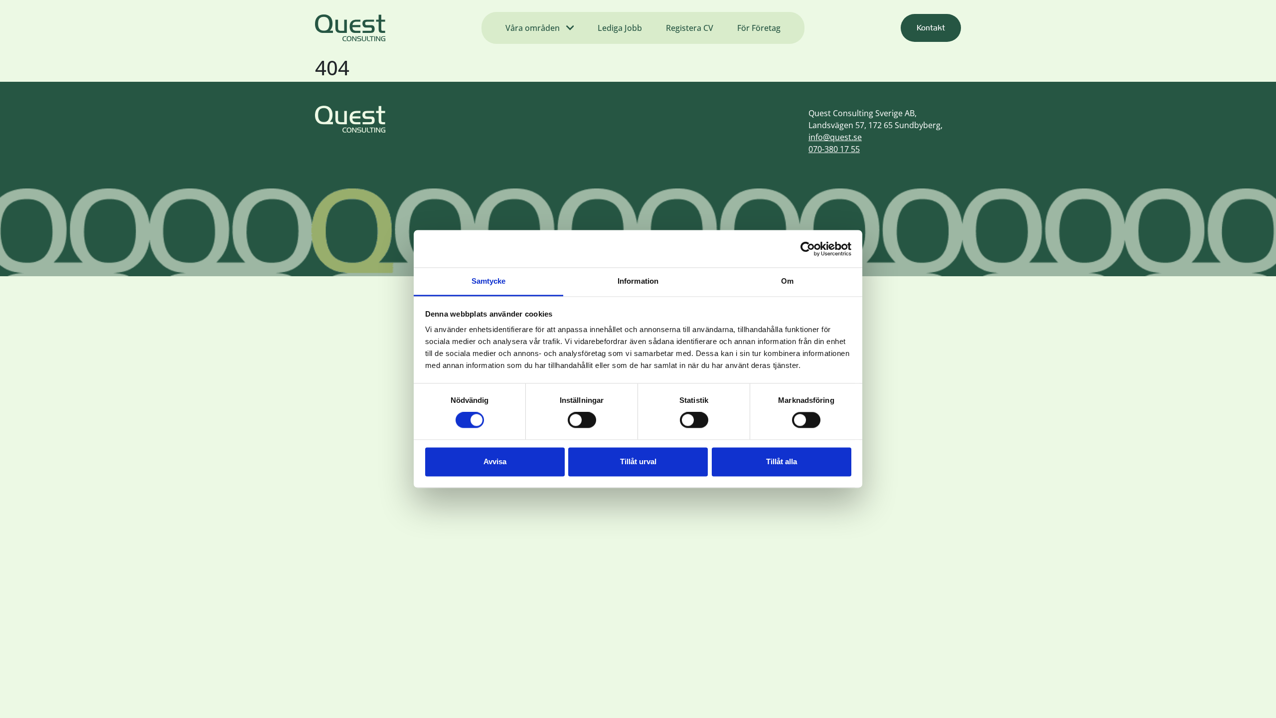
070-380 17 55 (834, 149)
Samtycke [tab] (489, 281)
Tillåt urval (638, 461)
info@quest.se (835, 137)
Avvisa (494, 461)
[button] (931, 28)
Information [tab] (638, 281)
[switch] (582, 420)
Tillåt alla (781, 461)
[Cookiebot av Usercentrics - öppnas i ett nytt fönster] (807, 248)
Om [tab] (787, 281)
